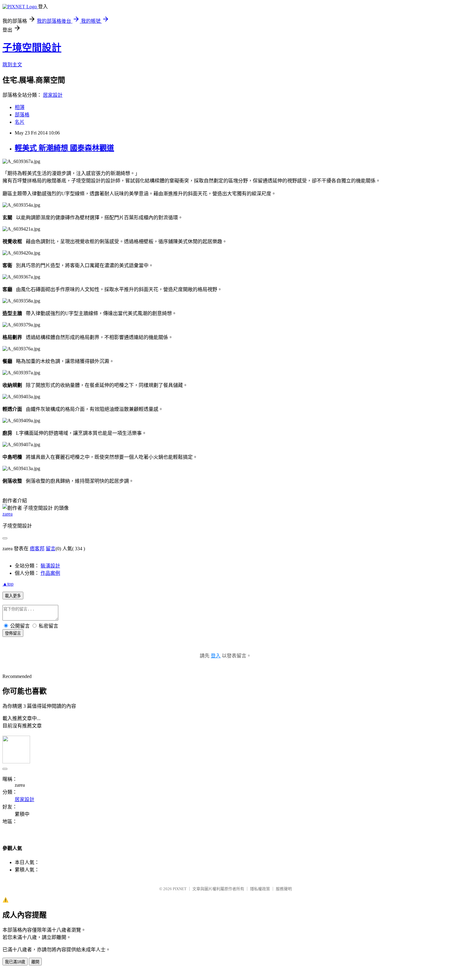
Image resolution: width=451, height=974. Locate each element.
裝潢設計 (50, 565)
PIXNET (180, 888)
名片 (20, 122)
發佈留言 (13, 633)
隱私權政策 (260, 888)
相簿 (20, 107)
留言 (51, 548)
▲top (7, 583)
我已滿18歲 (15, 962)
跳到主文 (12, 64)
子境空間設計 (31, 47)
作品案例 (50, 573)
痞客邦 (37, 548)
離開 (35, 962)
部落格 (22, 114)
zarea (7, 513)
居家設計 (53, 95)
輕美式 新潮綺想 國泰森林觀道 (64, 148)
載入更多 (13, 596)
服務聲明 (284, 888)
